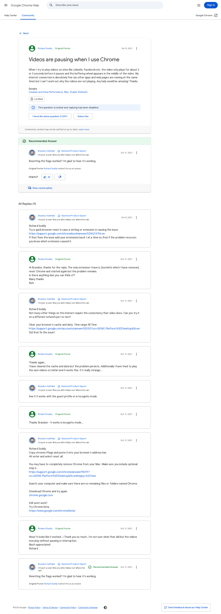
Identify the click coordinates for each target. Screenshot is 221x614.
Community (28, 15)
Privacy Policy (34, 607)
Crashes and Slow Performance (46, 92)
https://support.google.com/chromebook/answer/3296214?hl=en (67, 233)
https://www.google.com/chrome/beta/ (52, 510)
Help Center (10, 15)
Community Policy (68, 607)
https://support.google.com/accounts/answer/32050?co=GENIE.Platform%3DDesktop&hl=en (84, 328)
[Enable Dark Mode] (105, 607)
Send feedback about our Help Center (188, 607)
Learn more (83, 129)
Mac (66, 92)
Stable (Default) (79, 92)
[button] (6, 5)
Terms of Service (50, 607)
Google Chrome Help (25, 5)
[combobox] (109, 5)
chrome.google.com (41, 495)
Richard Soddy (50, 168)
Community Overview (88, 607)
